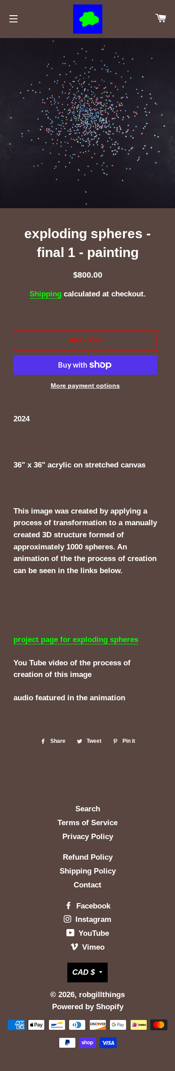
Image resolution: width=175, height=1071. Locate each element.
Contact (87, 885)
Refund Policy (88, 857)
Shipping (45, 294)
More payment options (85, 385)
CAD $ (83, 972)
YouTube (92, 933)
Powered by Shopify (87, 1006)
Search (87, 809)
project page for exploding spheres (75, 639)
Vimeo (92, 947)
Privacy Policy (87, 836)
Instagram (92, 919)
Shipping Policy (88, 871)
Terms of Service (87, 822)
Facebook (92, 906)
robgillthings (102, 994)
